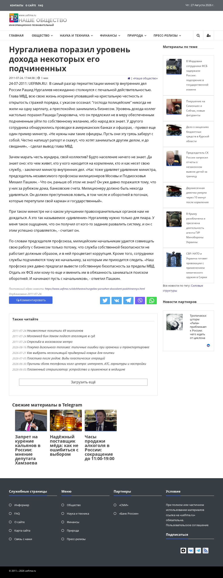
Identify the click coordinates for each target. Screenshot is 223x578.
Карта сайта (22, 530)
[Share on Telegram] (128, 300)
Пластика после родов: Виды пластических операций (66, 358)
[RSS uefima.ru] (205, 550)
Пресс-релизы (166, 35)
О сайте (30, 5)
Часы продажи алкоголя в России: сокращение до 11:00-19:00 (99, 447)
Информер (21, 505)
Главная (16, 35)
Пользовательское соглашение (187, 525)
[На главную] (129, 78)
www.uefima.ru (27, 15)
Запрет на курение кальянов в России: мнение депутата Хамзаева (28, 450)
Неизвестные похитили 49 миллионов (55, 330)
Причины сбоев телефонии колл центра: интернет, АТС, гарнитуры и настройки (86, 364)
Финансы (108, 35)
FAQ (40, 5)
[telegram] (198, 550)
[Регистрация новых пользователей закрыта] (208, 35)
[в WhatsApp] (152, 300)
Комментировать (33, 300)
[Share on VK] (117, 300)
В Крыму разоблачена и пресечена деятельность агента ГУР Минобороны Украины (195, 228)
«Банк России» (129, 513)
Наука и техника (75, 35)
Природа (135, 35)
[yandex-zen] (183, 550)
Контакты (16, 5)
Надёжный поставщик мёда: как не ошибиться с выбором (64, 445)
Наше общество (145, 78)
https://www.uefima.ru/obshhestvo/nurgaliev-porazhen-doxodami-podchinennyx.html (95, 289)
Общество (40, 35)
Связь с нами (23, 539)
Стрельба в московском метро (50, 342)
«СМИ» (123, 505)
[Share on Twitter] (105, 300)
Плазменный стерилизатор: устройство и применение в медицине (76, 369)
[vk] (191, 550)
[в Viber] (140, 300)
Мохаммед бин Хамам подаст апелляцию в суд (61, 336)
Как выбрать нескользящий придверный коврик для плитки (70, 353)
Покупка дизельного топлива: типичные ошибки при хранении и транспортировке (88, 347)
